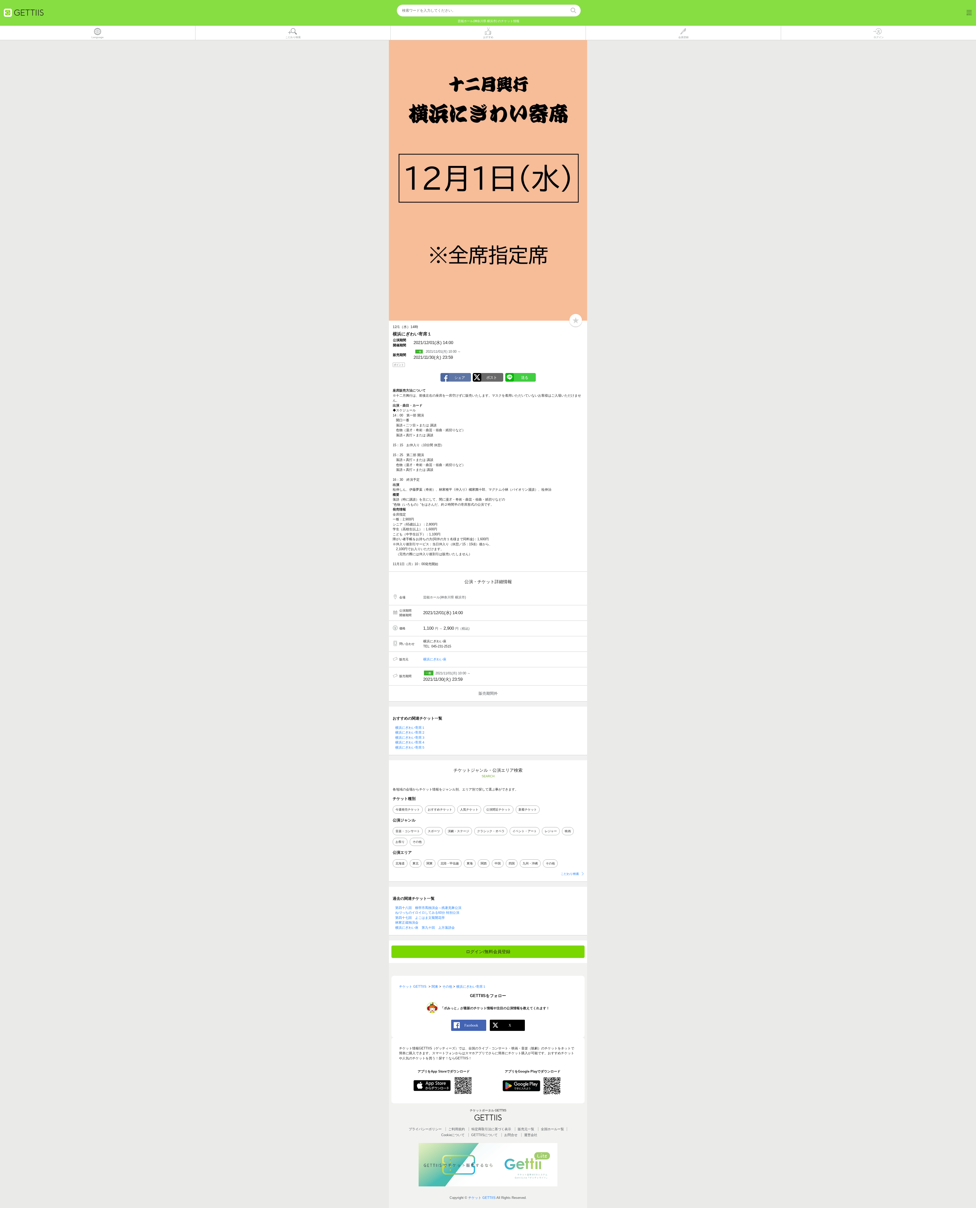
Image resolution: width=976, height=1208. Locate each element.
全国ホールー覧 (552, 1129)
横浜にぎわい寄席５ (410, 747)
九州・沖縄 (530, 863)
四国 (512, 863)
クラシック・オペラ (491, 831)
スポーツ (434, 831)
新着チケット (527, 809)
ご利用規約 (456, 1129)
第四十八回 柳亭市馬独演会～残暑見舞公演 (428, 908)
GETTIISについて (484, 1135)
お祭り (400, 842)
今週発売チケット (407, 809)
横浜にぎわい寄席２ (410, 732)
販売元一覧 (526, 1129)
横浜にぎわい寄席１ (410, 728)
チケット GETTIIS (482, 1198)
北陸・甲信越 (449, 863)
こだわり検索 (570, 874)
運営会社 (530, 1135)
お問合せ (510, 1135)
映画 (568, 831)
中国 (498, 863)
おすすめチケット (440, 809)
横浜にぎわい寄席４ (410, 742)
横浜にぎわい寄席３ (410, 737)
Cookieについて (453, 1135)
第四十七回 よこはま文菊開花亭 (420, 918)
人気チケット (469, 809)
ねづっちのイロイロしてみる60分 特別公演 (427, 913)
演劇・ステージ (458, 831)
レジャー (551, 831)
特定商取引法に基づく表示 (491, 1129)
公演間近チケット (498, 809)
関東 (429, 863)
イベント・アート (524, 831)
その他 (417, 842)
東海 (470, 863)
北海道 (400, 863)
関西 (484, 863)
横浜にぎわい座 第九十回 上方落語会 (425, 928)
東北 (416, 863)
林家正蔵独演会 (406, 922)
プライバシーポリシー (425, 1129)
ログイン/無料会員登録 (488, 951)
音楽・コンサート (407, 831)
